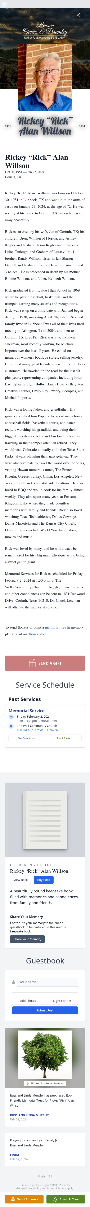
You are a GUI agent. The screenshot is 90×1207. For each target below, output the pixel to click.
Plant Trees (63, 738)
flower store (38, 633)
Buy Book (43, 880)
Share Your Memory (27, 939)
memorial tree (55, 627)
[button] (45, 1058)
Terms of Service (56, 1188)
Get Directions (26, 738)
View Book (21, 880)
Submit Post (45, 1010)
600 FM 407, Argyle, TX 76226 (37, 730)
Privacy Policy (33, 1188)
